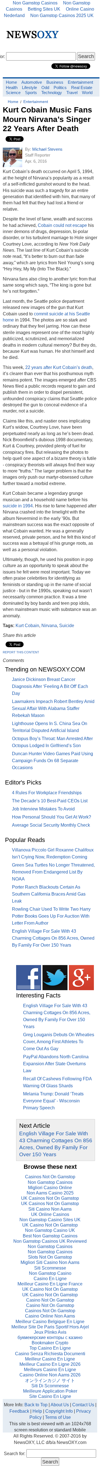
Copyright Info (59, 1411)
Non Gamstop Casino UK (50, 1230)
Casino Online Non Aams (50, 1316)
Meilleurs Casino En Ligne (50, 1369)
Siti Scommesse (50, 1268)
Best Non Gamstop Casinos (50, 1236)
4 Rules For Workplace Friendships (47, 792)
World (87, 92)
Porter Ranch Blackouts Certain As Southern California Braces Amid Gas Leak (49, 894)
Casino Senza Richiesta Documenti (50, 1353)
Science (13, 92)
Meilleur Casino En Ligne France (50, 1284)
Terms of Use (58, 1417)
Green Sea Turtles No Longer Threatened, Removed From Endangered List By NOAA (53, 872)
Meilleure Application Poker (50, 1391)
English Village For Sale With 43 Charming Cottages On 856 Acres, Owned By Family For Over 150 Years (53, 938)
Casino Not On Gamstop (50, 1300)
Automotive (31, 82)
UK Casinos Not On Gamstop (50, 1198)
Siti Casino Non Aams (50, 1209)
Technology (51, 92)
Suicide (66, 625)
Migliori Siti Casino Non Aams (50, 1262)
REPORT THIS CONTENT (21, 652)
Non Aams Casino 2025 (50, 1193)
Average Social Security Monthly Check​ (51, 825)
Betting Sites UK (44, 9)
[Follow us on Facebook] (28, 988)
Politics (60, 87)
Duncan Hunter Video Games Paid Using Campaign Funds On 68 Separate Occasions (52, 760)
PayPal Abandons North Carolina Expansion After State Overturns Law (56, 1063)
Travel (72, 92)
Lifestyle (29, 87)
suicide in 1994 (18, 505)
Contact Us (83, 1404)
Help (37, 1411)
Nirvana (49, 625)
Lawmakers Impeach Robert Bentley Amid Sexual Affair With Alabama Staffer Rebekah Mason (53, 708)
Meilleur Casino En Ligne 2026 (50, 1364)
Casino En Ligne (50, 1278)
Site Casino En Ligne (50, 1396)
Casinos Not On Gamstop (50, 1176)
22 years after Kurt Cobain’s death (58, 367)
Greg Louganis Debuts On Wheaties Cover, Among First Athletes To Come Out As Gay (58, 1041)
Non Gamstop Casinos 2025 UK (62, 15)
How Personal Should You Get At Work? (51, 817)
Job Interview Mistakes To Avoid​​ (43, 809)
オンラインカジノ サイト (50, 1380)
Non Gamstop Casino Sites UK (50, 1219)
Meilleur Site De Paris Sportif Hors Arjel (50, 1327)
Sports (31, 92)
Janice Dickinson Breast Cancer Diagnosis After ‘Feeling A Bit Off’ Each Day (50, 686)
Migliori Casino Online (50, 1187)
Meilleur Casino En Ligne (50, 1359)
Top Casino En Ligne (50, 1348)
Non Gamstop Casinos (50, 1182)
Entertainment (80, 82)
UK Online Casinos (50, 1214)
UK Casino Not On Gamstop (50, 1225)
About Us (60, 1404)
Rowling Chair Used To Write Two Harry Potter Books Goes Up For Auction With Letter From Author (51, 916)
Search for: (14, 1453)
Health (12, 87)
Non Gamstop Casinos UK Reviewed (50, 1241)
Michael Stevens (47, 149)
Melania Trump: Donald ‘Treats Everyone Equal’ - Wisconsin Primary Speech (53, 1100)
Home (11, 82)
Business (54, 82)
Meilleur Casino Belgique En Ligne (50, 1321)
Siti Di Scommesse (50, 1385)
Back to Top (36, 1404)
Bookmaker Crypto (50, 1342)
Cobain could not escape (62, 225)
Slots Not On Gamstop (50, 1257)
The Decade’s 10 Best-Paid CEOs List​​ (50, 800)
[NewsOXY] (34, 39)
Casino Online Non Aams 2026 (50, 1375)
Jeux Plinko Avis (50, 1332)
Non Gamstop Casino (50, 1273)
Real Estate (81, 87)
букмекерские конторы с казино (50, 1337)
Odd (45, 87)
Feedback (19, 1411)
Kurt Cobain (27, 625)
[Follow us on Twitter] (55, 988)
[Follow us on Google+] (81, 988)
